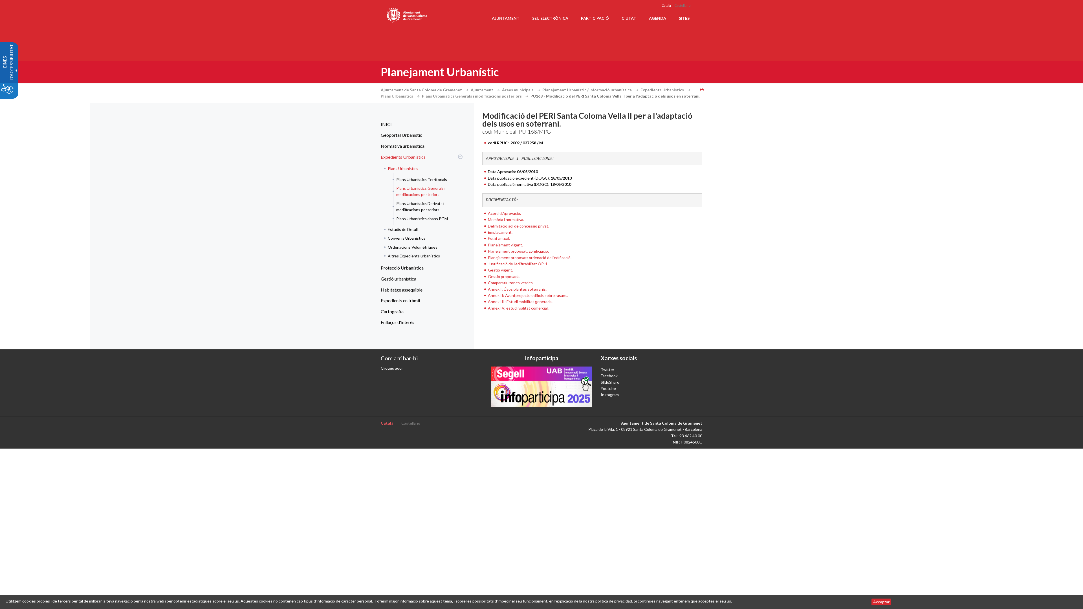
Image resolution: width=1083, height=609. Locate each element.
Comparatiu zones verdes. (511, 282)
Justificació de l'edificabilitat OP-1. (518, 263)
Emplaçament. (500, 232)
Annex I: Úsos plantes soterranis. (517, 289)
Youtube (608, 388)
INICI (386, 124)
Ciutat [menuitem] (629, 18)
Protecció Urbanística (402, 267)
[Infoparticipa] (541, 387)
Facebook (609, 375)
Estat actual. (499, 238)
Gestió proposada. (504, 276)
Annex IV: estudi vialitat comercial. (518, 308)
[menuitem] (420, 124)
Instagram (610, 394)
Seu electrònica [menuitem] (550, 18)
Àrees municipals (518, 89)
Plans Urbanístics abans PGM (422, 218)
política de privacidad (613, 601)
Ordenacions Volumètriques (412, 247)
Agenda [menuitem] (657, 18)
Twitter (607, 369)
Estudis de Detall (403, 229)
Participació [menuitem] (595, 18)
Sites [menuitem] (684, 18)
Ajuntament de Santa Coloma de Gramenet (422, 89)
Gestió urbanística (398, 278)
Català (666, 5)
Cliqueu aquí (391, 368)
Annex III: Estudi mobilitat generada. (520, 301)
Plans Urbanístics (397, 96)
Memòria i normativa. (506, 219)
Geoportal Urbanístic (401, 135)
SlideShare (610, 382)
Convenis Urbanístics (406, 238)
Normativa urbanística (402, 146)
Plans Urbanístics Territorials (421, 179)
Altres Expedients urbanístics (414, 255)
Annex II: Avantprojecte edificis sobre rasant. (528, 295)
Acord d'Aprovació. (504, 213)
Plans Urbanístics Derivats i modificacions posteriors (420, 206)
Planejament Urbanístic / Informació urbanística (587, 89)
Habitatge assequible (401, 289)
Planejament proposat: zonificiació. (518, 251)
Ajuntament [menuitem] (506, 18)
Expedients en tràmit (401, 300)
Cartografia (392, 311)
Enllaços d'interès (397, 322)
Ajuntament (482, 89)
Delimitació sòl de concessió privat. (518, 226)
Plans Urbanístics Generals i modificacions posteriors (472, 96)
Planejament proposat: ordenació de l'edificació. (529, 257)
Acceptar (881, 601)
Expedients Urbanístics (662, 89)
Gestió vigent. (500, 270)
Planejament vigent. (505, 244)
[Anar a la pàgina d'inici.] (407, 14)
